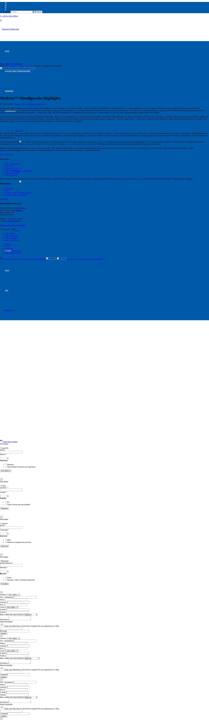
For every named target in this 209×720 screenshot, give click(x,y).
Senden (3, 633)
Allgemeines (9, 188)
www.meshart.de (6, 154)
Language (4, 530)
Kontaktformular (13, 221)
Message (3, 631)
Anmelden (4, 199)
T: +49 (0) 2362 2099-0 (9, 16)
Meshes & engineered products (19, 542)
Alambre (10, 464)
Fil (8, 502)
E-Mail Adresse (6, 563)
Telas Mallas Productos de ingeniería (21, 467)
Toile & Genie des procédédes (18, 504)
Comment (3, 674)
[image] (17, 69)
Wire (9, 540)
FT (45, 104)
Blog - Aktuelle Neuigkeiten (11, 64)
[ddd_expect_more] (9, 29)
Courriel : (4, 488)
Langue (3, 492)
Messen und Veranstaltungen (16, 195)
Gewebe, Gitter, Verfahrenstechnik (27, 104)
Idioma (3, 454)
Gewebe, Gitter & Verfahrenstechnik (21, 580)
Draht (7, 190)
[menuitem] (107, 3)
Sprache (3, 567)
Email (2, 450)
